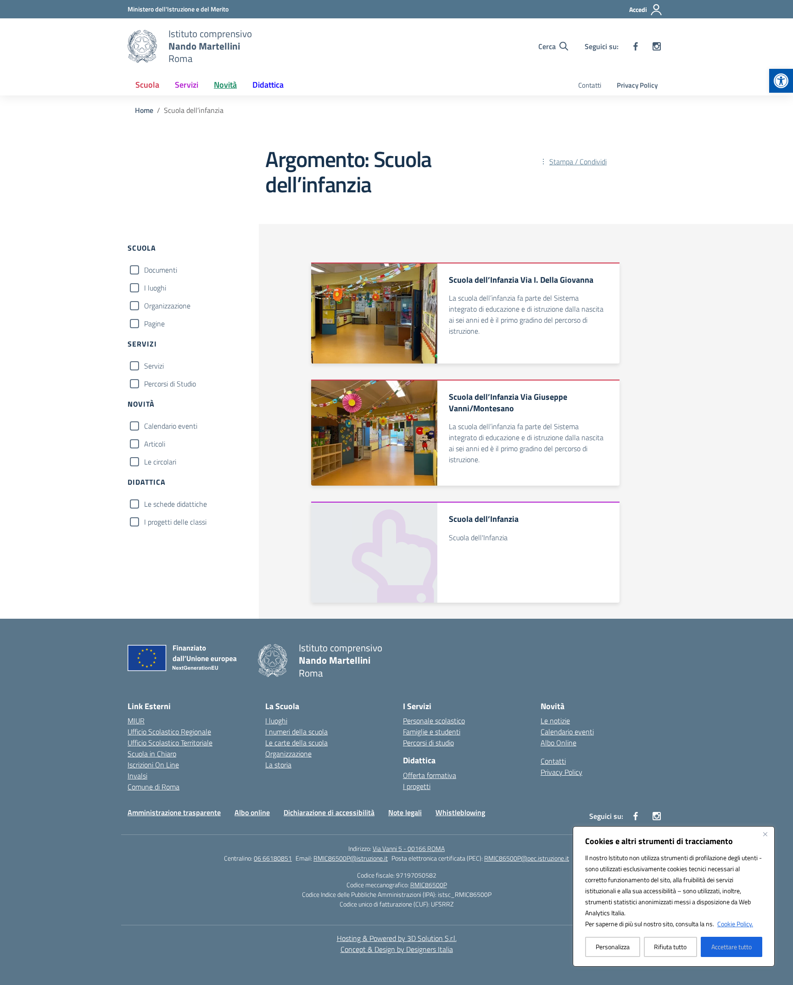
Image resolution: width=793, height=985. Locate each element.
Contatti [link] (589, 85)
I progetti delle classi (175, 521)
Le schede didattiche (175, 503)
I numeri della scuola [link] (296, 731)
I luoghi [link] (276, 720)
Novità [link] (225, 84)
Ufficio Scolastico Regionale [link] (169, 731)
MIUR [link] (136, 720)
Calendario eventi (170, 425)
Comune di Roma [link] (153, 786)
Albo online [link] (252, 812)
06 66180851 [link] (273, 858)
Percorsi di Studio (170, 383)
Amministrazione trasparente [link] (174, 812)
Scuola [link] (147, 84)
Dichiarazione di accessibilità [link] (329, 812)
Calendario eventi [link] (567, 731)
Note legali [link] (405, 812)
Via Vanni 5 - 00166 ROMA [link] (409, 848)
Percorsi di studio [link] (428, 742)
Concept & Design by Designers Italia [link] (397, 949)
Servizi (154, 365)
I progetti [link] (416, 786)
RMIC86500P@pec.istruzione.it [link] (526, 858)
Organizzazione (167, 305)
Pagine (154, 323)
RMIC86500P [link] (428, 885)
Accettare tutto (731, 946)
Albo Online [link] (558, 742)
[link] (781, 81)
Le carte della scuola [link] (296, 742)
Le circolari (160, 461)
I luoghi (155, 287)
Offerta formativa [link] (429, 775)
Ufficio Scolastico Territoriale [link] (170, 742)
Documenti (160, 269)
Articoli (154, 443)
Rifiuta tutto (670, 946)
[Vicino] (765, 833)
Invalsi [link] (137, 775)
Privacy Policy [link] (637, 85)
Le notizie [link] (555, 720)
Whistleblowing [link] (460, 812)
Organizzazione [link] (288, 753)
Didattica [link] (268, 84)
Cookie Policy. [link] (735, 924)
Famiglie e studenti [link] (431, 731)
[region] (674, 896)
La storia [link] (278, 764)
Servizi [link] (186, 84)
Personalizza (613, 946)
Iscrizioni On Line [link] (153, 764)
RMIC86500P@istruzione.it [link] (350, 858)
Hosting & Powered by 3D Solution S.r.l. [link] (397, 938)
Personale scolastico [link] (434, 720)
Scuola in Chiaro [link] (152, 753)
